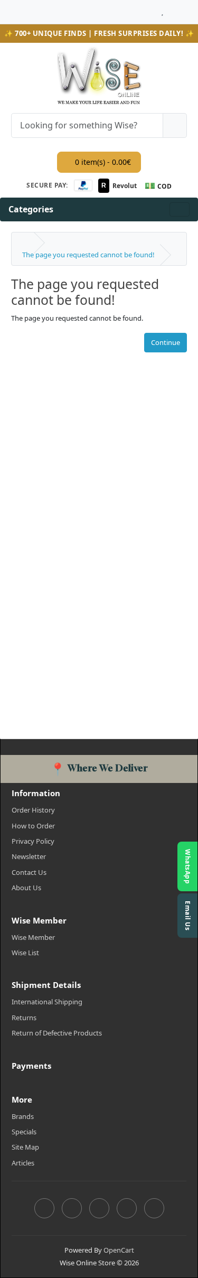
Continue (165, 342)
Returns (24, 1017)
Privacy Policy (33, 841)
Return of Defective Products (57, 1033)
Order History (33, 810)
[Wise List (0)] (162, 9)
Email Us (187, 915)
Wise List (25, 952)
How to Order (33, 826)
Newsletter (29, 856)
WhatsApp (187, 866)
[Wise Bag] (172, 9)
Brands (23, 1116)
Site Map (25, 1147)
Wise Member (33, 937)
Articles (23, 1163)
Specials (24, 1131)
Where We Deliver (99, 767)
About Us (26, 887)
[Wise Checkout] (184, 9)
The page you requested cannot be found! (88, 254)
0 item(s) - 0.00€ (102, 162)
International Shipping (47, 1001)
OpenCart (118, 1250)
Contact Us (29, 872)
